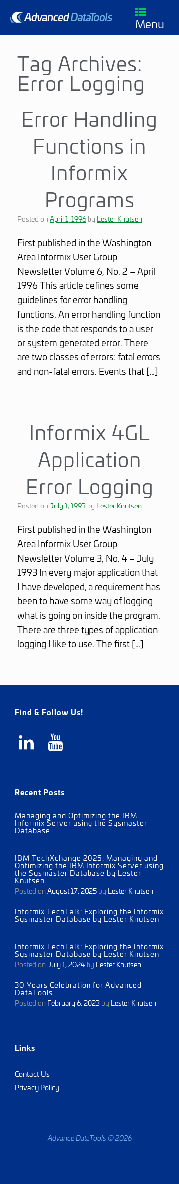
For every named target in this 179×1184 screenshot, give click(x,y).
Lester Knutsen (119, 218)
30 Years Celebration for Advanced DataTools (78, 988)
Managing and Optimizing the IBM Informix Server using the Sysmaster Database (81, 822)
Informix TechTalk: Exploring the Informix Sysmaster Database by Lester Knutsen (89, 914)
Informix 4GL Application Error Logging (90, 458)
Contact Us (32, 1073)
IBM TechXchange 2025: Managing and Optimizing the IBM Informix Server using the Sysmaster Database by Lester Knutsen (89, 869)
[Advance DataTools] (61, 17)
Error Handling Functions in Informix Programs (89, 158)
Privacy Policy (37, 1087)
